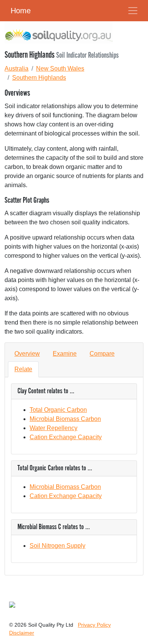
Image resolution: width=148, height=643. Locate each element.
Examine (65, 353)
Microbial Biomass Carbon (65, 419)
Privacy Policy (94, 625)
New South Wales (60, 68)
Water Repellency (53, 428)
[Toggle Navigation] (132, 10)
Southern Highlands (39, 77)
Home (21, 10)
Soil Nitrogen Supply (57, 545)
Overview (27, 353)
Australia (16, 68)
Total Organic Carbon (58, 410)
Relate (23, 369)
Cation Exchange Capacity (66, 437)
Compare (102, 353)
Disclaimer (21, 633)
